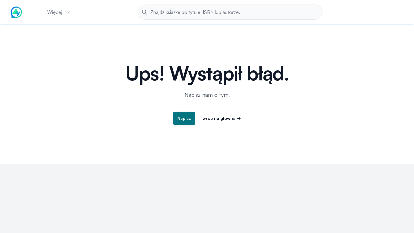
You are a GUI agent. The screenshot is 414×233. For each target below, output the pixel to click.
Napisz (184, 118)
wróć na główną (221, 118)
